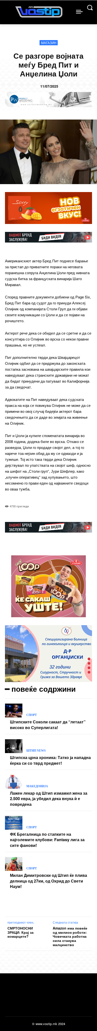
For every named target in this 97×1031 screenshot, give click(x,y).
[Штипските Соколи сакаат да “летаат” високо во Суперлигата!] (13, 710)
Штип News (36, 750)
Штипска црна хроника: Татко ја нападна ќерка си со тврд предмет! (50, 760)
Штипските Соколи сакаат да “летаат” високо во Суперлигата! (48, 724)
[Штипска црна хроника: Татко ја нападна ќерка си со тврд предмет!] (13, 746)
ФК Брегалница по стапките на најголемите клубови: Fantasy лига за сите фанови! (47, 839)
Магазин (48, 42)
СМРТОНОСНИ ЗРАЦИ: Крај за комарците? (20, 932)
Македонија (37, 786)
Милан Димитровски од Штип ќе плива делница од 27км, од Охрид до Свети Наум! (48, 880)
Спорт (31, 714)
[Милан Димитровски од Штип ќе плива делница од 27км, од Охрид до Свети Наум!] (13, 864)
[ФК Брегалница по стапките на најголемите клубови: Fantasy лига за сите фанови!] (13, 823)
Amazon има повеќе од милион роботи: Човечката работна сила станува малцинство (70, 936)
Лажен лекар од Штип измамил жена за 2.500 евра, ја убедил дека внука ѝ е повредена (48, 798)
